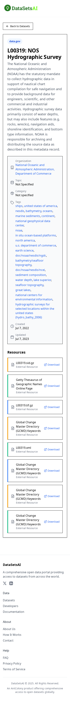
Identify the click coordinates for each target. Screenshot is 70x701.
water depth (23, 280)
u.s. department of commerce (35, 245)
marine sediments (27, 216)
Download (54, 364)
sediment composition (30, 275)
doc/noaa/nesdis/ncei (30, 270)
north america (25, 240)
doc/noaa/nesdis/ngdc (30, 255)
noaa (18, 230)
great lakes (23, 290)
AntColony (17, 688)
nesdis (19, 211)
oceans (47, 211)
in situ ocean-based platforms (35, 235)
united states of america (40, 206)
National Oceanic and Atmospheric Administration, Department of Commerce (35, 169)
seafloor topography (29, 285)
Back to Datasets (20, 26)
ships (19, 206)
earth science (24, 250)
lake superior (42, 280)
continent (48, 216)
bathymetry (33, 211)
